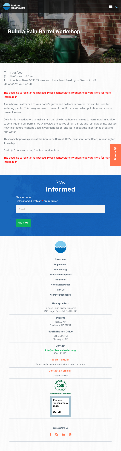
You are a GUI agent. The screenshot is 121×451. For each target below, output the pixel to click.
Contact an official (60, 370)
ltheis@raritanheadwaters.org (82, 92)
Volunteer (60, 279)
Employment (60, 264)
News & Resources (60, 284)
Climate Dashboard (60, 295)
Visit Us (60, 289)
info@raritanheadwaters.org (60, 350)
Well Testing (60, 269)
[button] (116, 6)
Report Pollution (59, 359)
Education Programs (61, 274)
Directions (60, 259)
